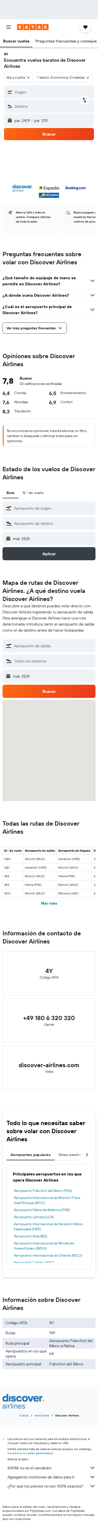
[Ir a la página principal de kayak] (32, 27)
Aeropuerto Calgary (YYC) (34, 1262)
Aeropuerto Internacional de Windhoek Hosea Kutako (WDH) (44, 1246)
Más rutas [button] (49, 903)
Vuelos (24, 1415)
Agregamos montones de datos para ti (41, 1476)
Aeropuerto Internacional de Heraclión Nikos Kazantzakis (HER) (48, 1226)
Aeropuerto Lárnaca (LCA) (34, 1217)
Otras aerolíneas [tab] (73, 1154)
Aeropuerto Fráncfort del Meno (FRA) (43, 1190)
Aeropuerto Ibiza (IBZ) (30, 1236)
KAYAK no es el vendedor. (30, 1467)
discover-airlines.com (49, 1065)
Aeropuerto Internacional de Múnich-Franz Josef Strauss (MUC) (47, 1200)
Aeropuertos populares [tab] (31, 1154)
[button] (8, 27)
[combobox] (53, 508)
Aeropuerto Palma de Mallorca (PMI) (42, 1210)
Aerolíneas (42, 1415)
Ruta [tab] (11, 492)
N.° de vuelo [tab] (33, 492)
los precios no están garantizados (30, 1453)
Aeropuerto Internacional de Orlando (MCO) (48, 1255)
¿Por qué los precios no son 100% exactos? (45, 1486)
